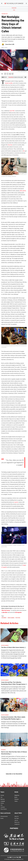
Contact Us (17, 824)
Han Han (10, 144)
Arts (1, 805)
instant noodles (9, 83)
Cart (14, 10)
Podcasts (17, 799)
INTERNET (4, 617)
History (2, 803)
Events (2, 818)
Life (1, 797)
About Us (17, 816)
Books (16, 797)
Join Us (16, 820)
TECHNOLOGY (5, 13)
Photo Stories (4, 809)
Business (3, 799)
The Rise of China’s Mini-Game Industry (12, 647)
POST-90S (17, 617)
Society (2, 795)
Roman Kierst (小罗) (9, 44)
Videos (16, 801)
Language (3, 801)
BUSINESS (3, 749)
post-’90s (12, 110)
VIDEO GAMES (11, 617)
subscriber (4, 612)
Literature (3, 807)
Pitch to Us (17, 822)
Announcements (4, 816)
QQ (24, 151)
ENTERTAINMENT (5, 645)
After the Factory (6, 610)
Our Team (17, 818)
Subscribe (14, 8)
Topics (2, 792)
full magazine (18, 612)
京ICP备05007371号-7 (19, 859)
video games (23, 190)
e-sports (16, 502)
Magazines (17, 795)
